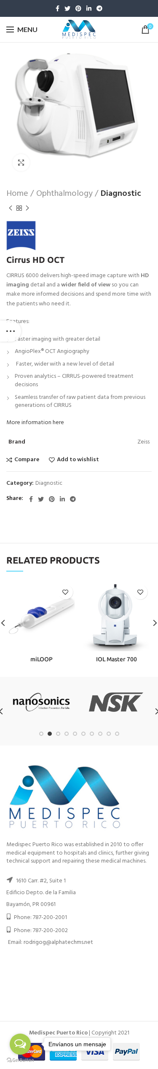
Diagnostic (121, 194)
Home (17, 194)
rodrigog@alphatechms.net (58, 942)
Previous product (10, 208)
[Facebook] (57, 8)
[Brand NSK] (116, 702)
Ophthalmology (64, 194)
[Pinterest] (78, 8)
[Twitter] (67, 8)
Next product (27, 208)
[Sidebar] (10, 331)
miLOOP (41, 659)
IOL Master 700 (116, 659)
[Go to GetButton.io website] (20, 1060)
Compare (26, 460)
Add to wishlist (78, 460)
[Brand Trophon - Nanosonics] (41, 702)
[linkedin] (89, 8)
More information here (35, 423)
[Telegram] (99, 8)
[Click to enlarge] (21, 162)
